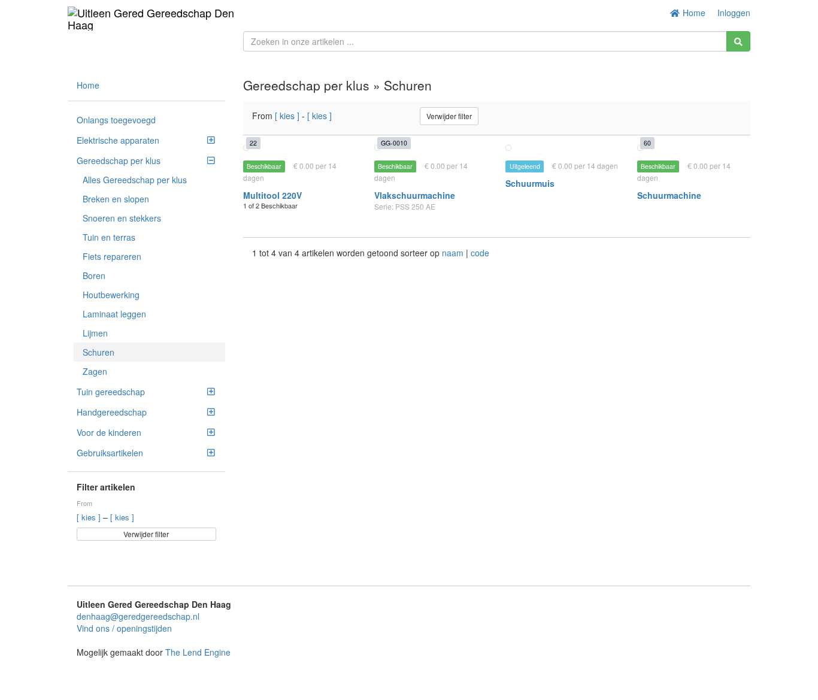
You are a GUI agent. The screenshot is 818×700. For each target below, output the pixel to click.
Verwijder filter (146, 534)
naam (454, 253)
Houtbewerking (111, 295)
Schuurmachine (669, 195)
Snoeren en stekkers (122, 218)
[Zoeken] (738, 41)
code (480, 253)
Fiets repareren (112, 256)
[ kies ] (90, 517)
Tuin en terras (109, 237)
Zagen (95, 371)
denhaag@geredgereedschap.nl (138, 616)
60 (647, 142)
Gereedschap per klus (118, 160)
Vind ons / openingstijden (124, 628)
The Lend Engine (198, 652)
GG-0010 (394, 142)
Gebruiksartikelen (110, 453)
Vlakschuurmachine (414, 195)
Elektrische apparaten (118, 140)
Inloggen (733, 13)
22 (253, 142)
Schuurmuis (530, 183)
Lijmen (95, 333)
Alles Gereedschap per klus (135, 180)
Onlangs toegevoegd (116, 120)
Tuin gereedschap (111, 392)
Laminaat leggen (114, 314)
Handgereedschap (112, 412)
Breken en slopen (116, 199)
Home (692, 13)
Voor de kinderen (109, 432)
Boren (94, 275)
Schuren (98, 352)
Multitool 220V (272, 195)
